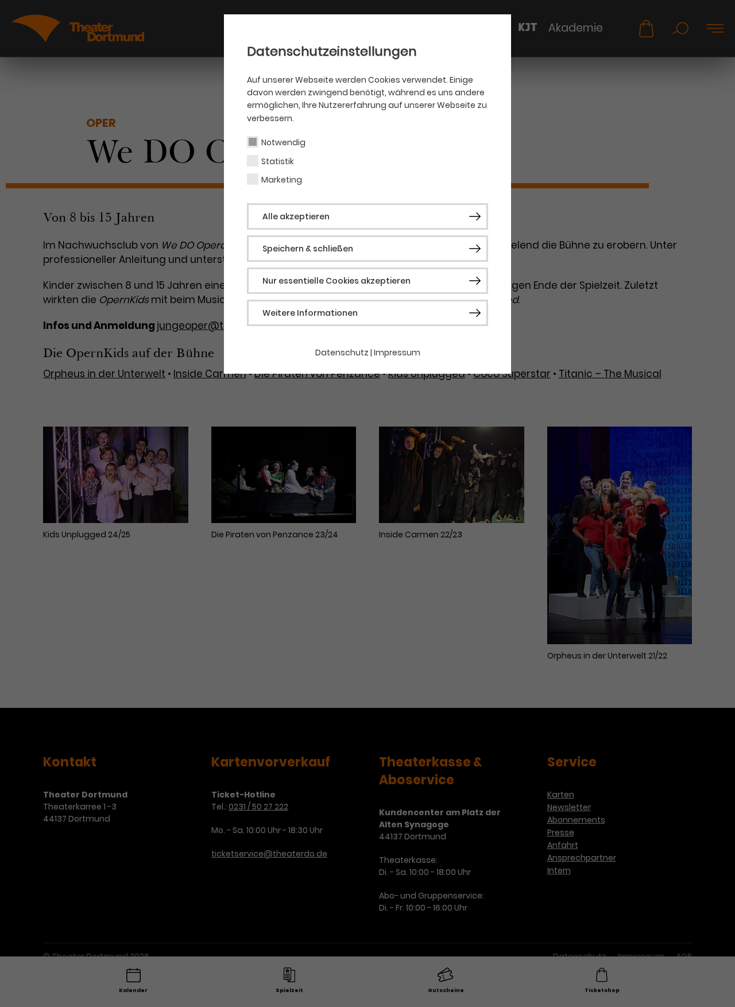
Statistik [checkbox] (277, 161)
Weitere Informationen (310, 313)
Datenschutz (342, 352)
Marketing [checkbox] (281, 179)
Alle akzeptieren (296, 216)
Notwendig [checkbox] (283, 142)
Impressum (397, 352)
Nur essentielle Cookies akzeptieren (336, 280)
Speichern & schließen (307, 248)
